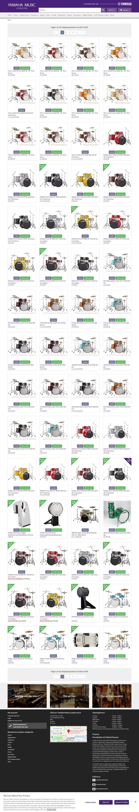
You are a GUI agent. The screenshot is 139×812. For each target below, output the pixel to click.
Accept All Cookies (122, 802)
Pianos (16, 15)
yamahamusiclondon (102, 780)
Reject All (106, 802)
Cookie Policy (51, 810)
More (112, 15)
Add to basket (25, 68)
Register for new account (15, 720)
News (9, 761)
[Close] (135, 801)
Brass (48, 15)
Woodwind (61, 15)
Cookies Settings (90, 802)
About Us (103, 4)
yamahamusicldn (101, 784)
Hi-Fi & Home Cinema (101, 15)
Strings (54, 15)
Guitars (42, 15)
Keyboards (34, 15)
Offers (10, 15)
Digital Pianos (24, 15)
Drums (69, 15)
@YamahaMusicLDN (102, 789)
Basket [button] (125, 10)
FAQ (107, 4)
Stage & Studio (87, 15)
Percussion (77, 15)
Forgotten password (13, 716)
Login (9, 718)
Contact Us (113, 4)
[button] (112, 10)
